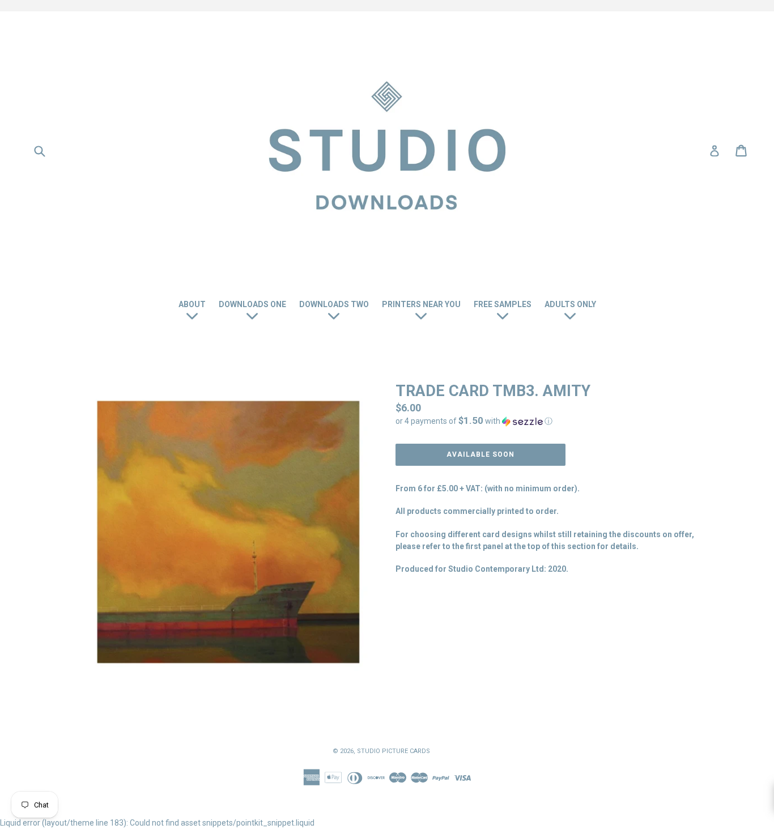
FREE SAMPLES (502, 304)
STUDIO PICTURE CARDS (393, 751)
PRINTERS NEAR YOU (421, 304)
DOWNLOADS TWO (334, 304)
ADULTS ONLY (570, 304)
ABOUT (192, 304)
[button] (545, 421)
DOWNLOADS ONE (252, 304)
